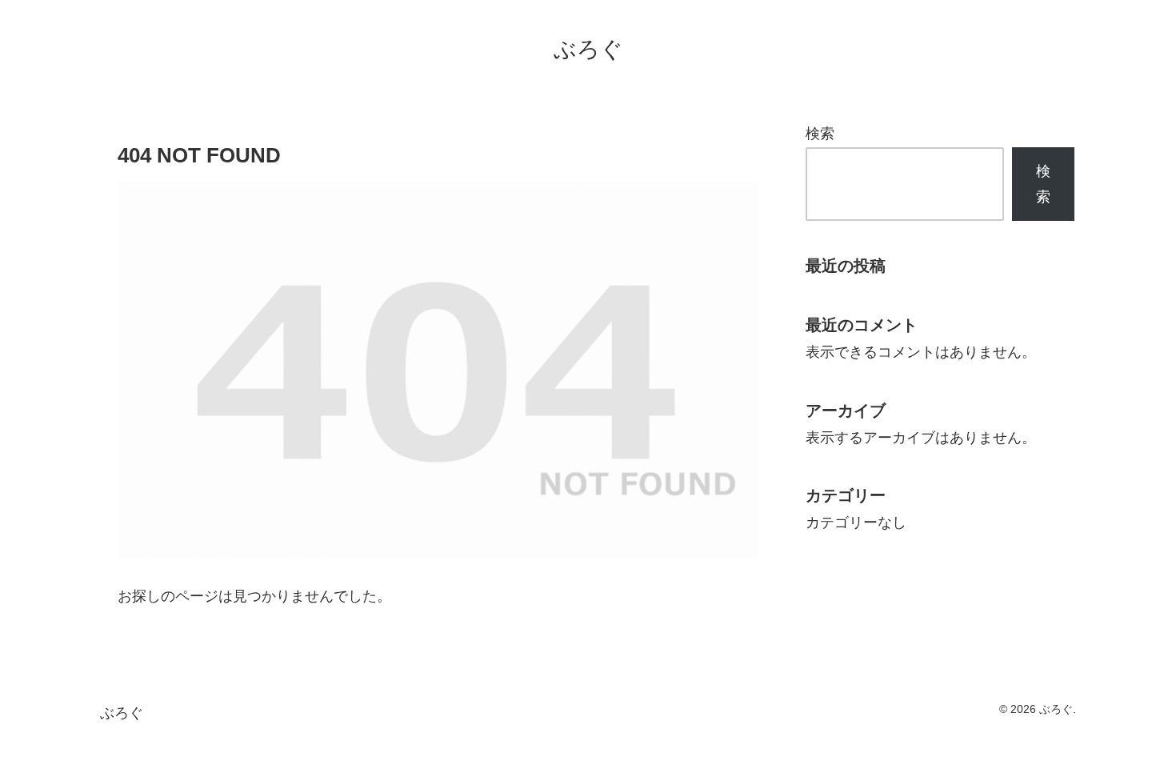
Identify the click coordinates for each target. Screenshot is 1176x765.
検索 (820, 134)
